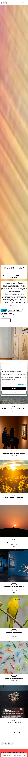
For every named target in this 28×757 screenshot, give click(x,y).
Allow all (14, 388)
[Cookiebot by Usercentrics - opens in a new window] (21, 363)
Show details (21, 384)
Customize (13, 392)
